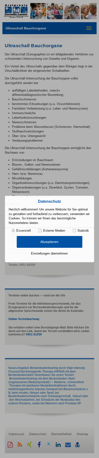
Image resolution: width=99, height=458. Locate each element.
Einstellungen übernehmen (49, 253)
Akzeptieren (49, 242)
